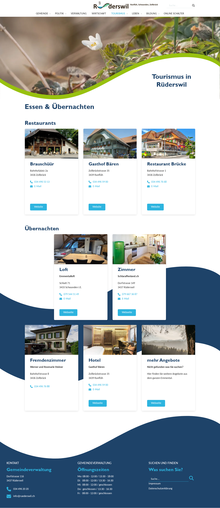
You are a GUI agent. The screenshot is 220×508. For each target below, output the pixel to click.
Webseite (68, 312)
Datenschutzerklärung (160, 488)
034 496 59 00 (100, 182)
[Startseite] (126, 5)
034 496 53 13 (42, 182)
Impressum (155, 483)
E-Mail (37, 186)
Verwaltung (79, 13)
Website (38, 207)
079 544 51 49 (71, 294)
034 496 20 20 (21, 489)
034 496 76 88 (42, 386)
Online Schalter (174, 13)
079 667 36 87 (129, 294)
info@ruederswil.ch (24, 496)
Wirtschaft (99, 13)
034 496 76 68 (159, 182)
